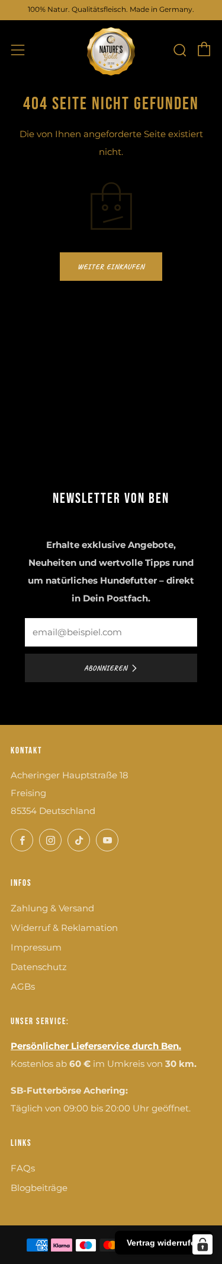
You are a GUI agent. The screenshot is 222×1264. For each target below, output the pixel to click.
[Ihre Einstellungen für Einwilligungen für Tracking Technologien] (202, 1244)
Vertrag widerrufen (164, 1242)
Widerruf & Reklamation (64, 927)
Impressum (36, 947)
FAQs (23, 1168)
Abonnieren (105, 668)
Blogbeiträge (39, 1187)
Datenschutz (39, 966)
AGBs (23, 986)
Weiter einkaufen (111, 266)
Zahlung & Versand (52, 908)
